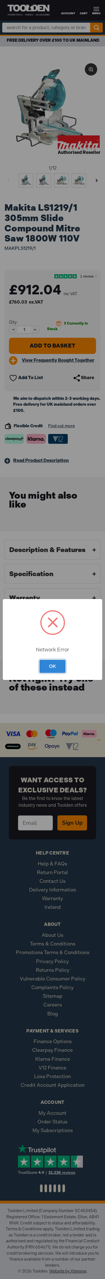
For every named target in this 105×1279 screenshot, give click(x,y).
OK (52, 666)
